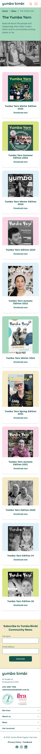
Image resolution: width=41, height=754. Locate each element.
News (13, 11)
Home (5, 11)
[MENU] (36, 3)
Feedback (27, 742)
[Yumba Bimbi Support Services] (13, 4)
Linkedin (26, 747)
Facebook (17, 747)
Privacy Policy (14, 742)
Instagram (21, 747)
